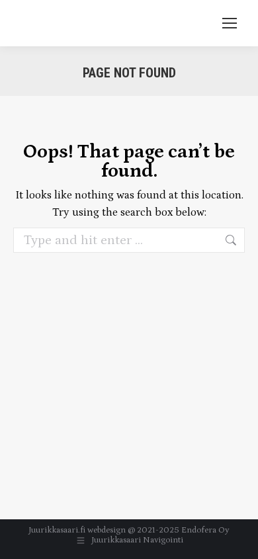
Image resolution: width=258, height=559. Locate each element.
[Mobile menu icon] (229, 23)
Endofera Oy (205, 530)
